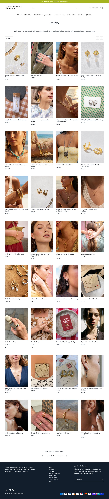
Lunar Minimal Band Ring (88, 254)
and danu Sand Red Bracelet (39, 299)
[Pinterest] (10, 490)
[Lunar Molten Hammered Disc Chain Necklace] (16, 371)
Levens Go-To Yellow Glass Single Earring (14, 76)
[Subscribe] (101, 479)
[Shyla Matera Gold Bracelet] (67, 415)
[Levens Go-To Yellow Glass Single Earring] (16, 58)
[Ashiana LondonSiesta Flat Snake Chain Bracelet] (42, 147)
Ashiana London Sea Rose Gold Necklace (65, 255)
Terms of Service (54, 480)
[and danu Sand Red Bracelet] (42, 281)
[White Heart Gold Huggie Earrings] (67, 324)
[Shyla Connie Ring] (16, 324)
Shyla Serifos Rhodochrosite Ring (40, 433)
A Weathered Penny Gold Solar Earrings (40, 121)
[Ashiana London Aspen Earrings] (42, 192)
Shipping (51, 471)
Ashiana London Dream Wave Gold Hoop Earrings (91, 165)
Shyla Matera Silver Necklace (89, 342)
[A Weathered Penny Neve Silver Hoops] (92, 102)
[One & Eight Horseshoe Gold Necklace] (92, 192)
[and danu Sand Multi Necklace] (92, 281)
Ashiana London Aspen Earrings (40, 209)
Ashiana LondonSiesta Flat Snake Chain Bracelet (42, 165)
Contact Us (52, 469)
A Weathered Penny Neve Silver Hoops (92, 120)
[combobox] (54, 8)
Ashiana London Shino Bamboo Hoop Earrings (66, 76)
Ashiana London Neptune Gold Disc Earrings (15, 165)
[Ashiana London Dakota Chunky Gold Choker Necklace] (67, 102)
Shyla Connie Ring (10, 342)
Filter (9, 38)
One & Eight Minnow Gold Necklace (16, 120)
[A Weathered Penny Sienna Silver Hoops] (92, 415)
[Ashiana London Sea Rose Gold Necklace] (67, 236)
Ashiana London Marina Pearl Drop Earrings (91, 76)
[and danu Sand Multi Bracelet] (42, 371)
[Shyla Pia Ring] (42, 324)
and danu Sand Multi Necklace (90, 299)
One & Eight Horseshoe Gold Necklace (89, 210)
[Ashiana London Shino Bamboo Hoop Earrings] (67, 58)
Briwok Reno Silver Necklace (64, 165)
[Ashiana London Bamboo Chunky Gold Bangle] (16, 192)
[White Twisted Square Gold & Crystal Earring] (67, 371)
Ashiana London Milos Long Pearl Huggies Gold (40, 255)
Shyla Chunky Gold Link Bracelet (14, 254)
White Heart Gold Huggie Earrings (66, 342)
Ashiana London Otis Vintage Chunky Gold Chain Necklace (66, 210)
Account (95, 8)
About (51, 467)
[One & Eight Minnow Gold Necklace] (16, 102)
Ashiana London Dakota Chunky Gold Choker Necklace (66, 121)
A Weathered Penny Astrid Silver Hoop (67, 299)
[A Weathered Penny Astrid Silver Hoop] (67, 281)
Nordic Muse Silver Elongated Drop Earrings (91, 389)
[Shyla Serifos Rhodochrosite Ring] (42, 415)
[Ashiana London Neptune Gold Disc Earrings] (16, 147)
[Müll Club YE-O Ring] (42, 58)
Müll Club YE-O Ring (36, 75)
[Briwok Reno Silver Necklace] (67, 147)
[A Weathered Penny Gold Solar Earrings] (42, 102)
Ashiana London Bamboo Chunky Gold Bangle (16, 210)
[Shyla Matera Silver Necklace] (92, 324)
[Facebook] (7, 490)
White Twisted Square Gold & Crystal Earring (66, 389)
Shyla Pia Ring (35, 342)
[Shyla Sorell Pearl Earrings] (16, 281)
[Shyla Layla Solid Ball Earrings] (16, 415)
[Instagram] (13, 490)
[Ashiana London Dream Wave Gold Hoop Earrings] (92, 147)
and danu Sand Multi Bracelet (39, 388)
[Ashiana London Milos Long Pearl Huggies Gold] (42, 236)
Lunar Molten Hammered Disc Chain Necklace (15, 389)
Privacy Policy (53, 478)
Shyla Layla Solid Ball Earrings (14, 433)
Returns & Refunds (54, 474)
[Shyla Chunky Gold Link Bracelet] (16, 236)
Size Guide (52, 476)
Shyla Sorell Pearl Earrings (13, 299)
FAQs (50, 482)
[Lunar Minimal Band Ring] (92, 236)
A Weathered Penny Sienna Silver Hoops (90, 434)
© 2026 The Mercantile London (14, 494)
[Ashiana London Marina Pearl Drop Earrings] (92, 58)
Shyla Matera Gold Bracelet (64, 433)
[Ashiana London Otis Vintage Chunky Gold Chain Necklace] (67, 192)
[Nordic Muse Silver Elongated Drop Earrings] (92, 371)
